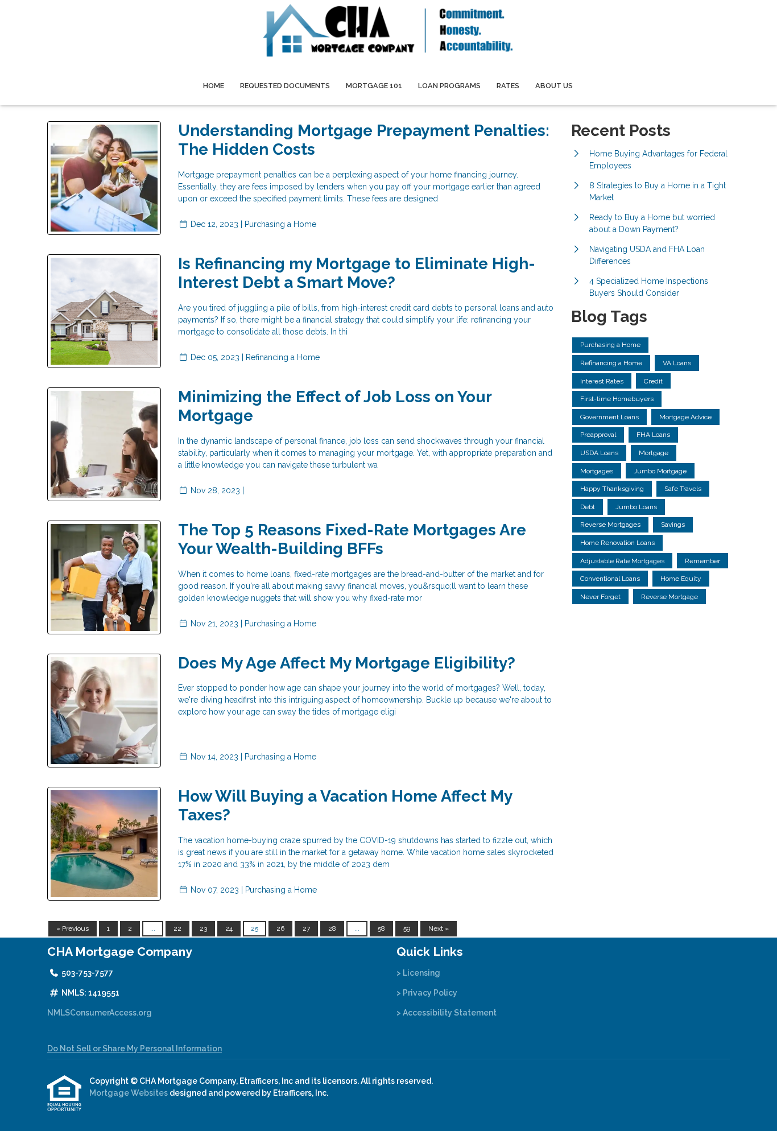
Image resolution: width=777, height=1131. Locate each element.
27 (306, 928)
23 (203, 928)
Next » (438, 928)
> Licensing (418, 972)
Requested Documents (285, 85)
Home (213, 85)
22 (177, 928)
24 (229, 928)
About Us (554, 85)
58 (381, 928)
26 (280, 928)
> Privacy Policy (426, 992)
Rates (508, 85)
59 (406, 928)
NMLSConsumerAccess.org (99, 1012)
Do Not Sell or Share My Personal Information (134, 1048)
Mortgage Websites (129, 1092)
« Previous (72, 928)
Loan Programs (449, 85)
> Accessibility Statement (446, 1012)
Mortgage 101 (374, 85)
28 (332, 928)
